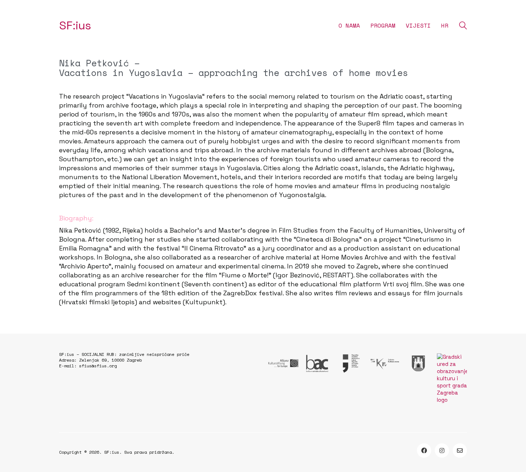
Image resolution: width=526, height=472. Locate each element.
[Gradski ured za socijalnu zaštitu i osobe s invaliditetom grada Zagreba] (418, 363)
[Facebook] (424, 450)
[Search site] (463, 26)
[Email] (460, 450)
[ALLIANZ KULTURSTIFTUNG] (283, 363)
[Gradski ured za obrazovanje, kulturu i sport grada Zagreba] (452, 378)
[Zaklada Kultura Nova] (384, 363)
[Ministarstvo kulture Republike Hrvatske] (351, 363)
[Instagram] (442, 450)
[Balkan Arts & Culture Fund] (317, 363)
